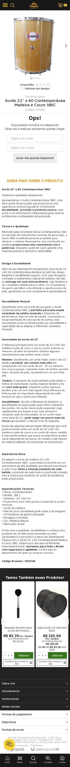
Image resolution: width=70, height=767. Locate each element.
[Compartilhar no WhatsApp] (40, 84)
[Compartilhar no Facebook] (37, 84)
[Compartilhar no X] (44, 84)
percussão (26, 203)
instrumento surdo (13, 322)
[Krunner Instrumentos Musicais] (34, 5)
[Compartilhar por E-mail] (48, 84)
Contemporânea (35, 96)
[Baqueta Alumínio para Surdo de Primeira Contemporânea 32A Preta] (18, 624)
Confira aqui (46, 549)
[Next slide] (66, 45)
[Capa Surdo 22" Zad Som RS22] (52, 624)
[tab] (31, 78)
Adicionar (23, 655)
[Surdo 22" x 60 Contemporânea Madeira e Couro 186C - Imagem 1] (35, 45)
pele (32, 247)
